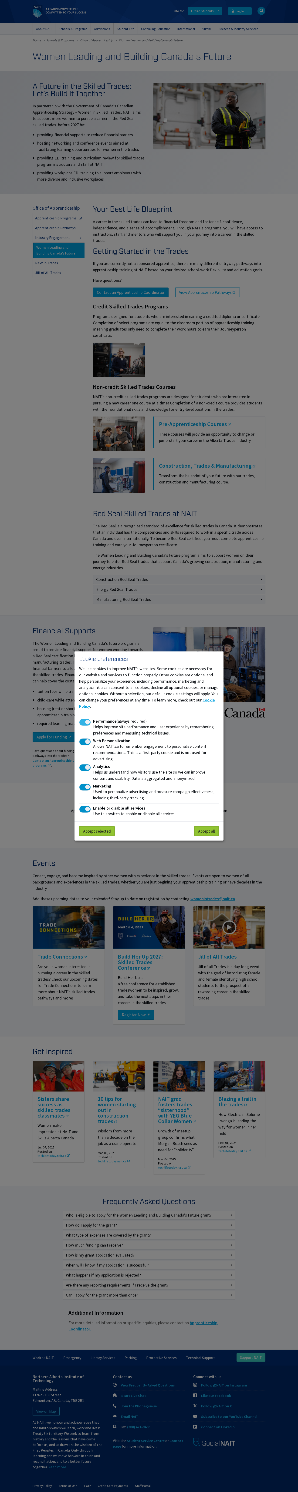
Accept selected (97, 831)
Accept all (206, 831)
